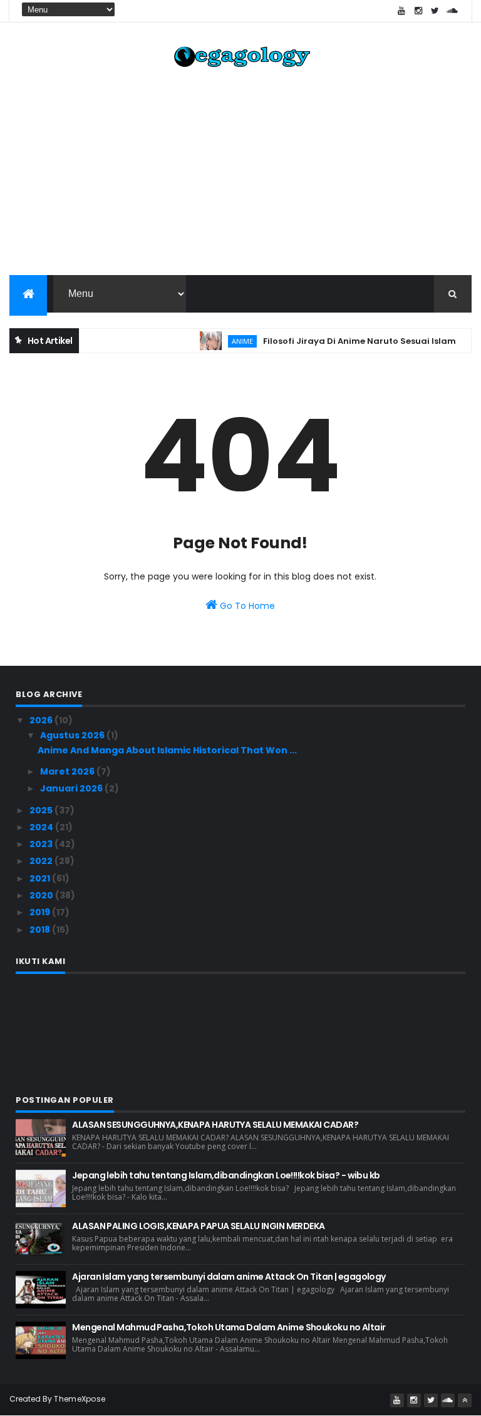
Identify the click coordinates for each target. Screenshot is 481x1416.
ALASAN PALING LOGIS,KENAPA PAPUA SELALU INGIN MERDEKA (198, 1226)
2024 (42, 827)
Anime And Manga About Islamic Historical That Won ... (167, 750)
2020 (42, 895)
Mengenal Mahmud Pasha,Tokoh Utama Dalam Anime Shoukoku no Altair (228, 1327)
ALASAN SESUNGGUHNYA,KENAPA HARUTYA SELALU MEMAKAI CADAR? (215, 1124)
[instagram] (418, 11)
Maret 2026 (68, 771)
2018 (40, 929)
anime (229, 341)
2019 (40, 912)
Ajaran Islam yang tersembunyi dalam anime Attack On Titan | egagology (228, 1276)
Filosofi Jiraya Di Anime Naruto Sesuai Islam (347, 341)
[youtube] (401, 11)
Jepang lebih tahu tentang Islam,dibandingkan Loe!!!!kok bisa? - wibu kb (226, 1175)
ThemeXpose (79, 1398)
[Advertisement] (240, 175)
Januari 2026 (72, 788)
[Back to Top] (465, 1400)
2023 (41, 844)
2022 (41, 861)
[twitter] (435, 11)
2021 (40, 878)
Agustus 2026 (73, 735)
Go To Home (246, 606)
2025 (41, 810)
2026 (41, 720)
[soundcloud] (452, 11)
